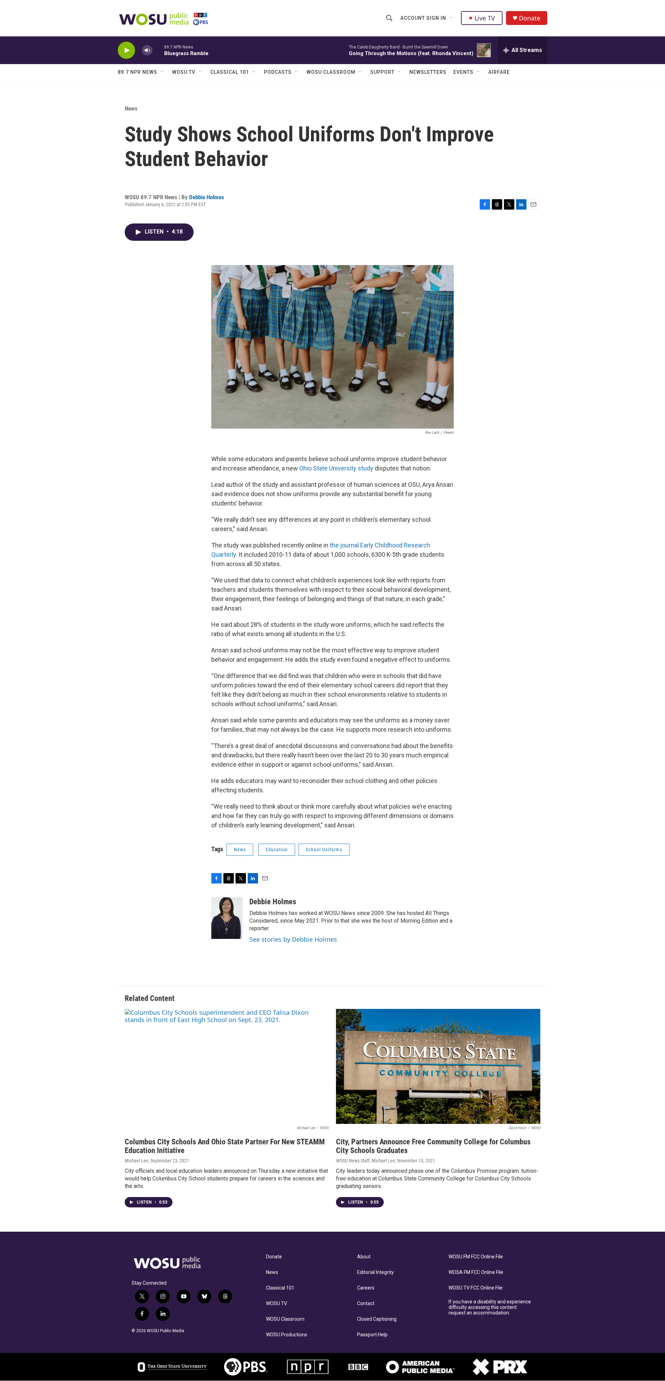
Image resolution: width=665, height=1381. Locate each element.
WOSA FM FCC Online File (476, 1272)
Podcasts (278, 72)
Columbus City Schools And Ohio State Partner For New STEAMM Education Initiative (225, 1146)
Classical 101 (229, 72)
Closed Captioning (377, 1319)
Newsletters (427, 72)
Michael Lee (136, 1160)
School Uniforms (324, 849)
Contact (365, 1303)
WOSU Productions (286, 1334)
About (364, 1256)
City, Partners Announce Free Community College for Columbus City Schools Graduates (433, 1146)
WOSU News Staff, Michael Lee (365, 1160)
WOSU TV (183, 72)
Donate (529, 18)
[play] (126, 50)
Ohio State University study (336, 468)
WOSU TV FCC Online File (476, 1288)
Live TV (485, 18)
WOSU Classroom (331, 72)
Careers (365, 1288)
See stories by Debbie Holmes (293, 939)
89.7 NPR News (137, 72)
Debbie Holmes (206, 197)
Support (382, 72)
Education (277, 849)
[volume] (147, 50)
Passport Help (372, 1334)
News (131, 108)
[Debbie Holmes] (226, 918)
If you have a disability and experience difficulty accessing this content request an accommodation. (490, 1307)
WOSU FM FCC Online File (476, 1256)
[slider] (158, 50)
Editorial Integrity (375, 1272)
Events (463, 72)
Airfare (499, 72)
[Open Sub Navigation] (451, 18)
